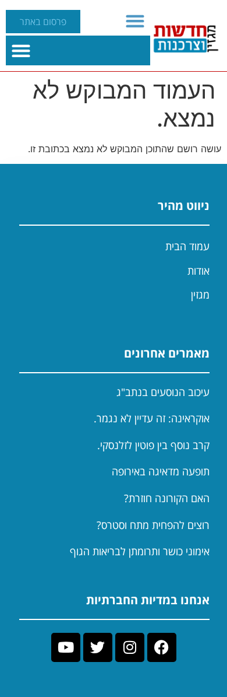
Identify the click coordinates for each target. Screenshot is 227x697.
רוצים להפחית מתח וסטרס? (153, 525)
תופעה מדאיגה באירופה (161, 471)
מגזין (200, 295)
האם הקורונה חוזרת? (167, 498)
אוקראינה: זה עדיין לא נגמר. (152, 418)
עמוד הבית (187, 246)
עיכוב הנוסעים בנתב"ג (163, 392)
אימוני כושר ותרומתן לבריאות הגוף (140, 551)
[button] (135, 21)
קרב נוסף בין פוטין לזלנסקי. (153, 445)
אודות (198, 271)
